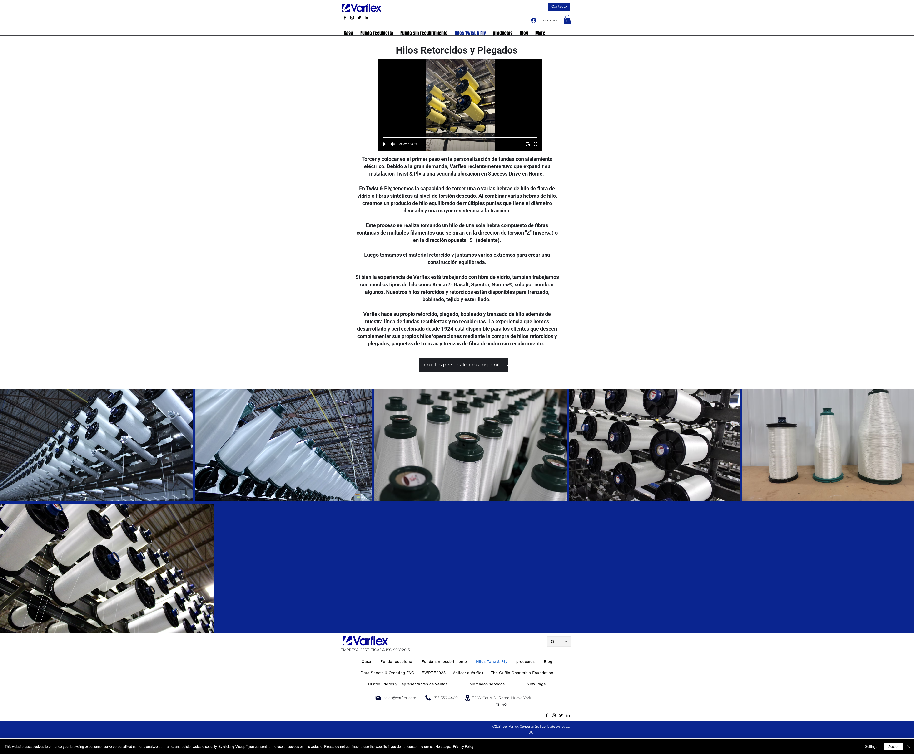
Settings (871, 746)
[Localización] (467, 698)
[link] (567, 19)
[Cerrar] (908, 746)
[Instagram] (352, 17)
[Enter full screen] (536, 144)
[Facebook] (345, 17)
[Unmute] (393, 144)
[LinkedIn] (366, 17)
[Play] (385, 144)
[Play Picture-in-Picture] (528, 144)
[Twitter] (359, 17)
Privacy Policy (463, 746)
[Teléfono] (428, 698)
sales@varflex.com (400, 697)
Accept (893, 746)
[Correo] (378, 698)
